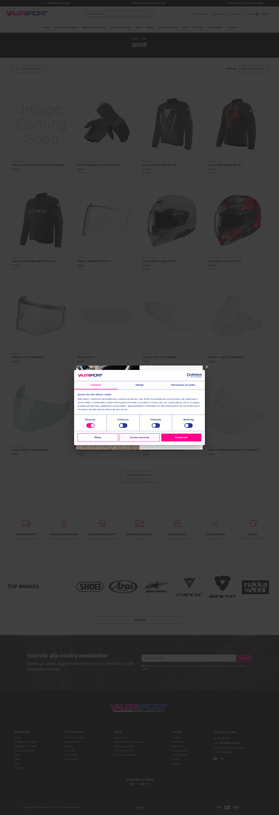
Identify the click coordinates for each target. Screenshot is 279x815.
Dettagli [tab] (140, 385)
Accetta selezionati (139, 437)
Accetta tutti (181, 437)
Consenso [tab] (96, 385)
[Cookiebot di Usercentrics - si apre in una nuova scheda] (189, 375)
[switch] (123, 425)
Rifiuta (97, 437)
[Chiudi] (207, 367)
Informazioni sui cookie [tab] (183, 385)
